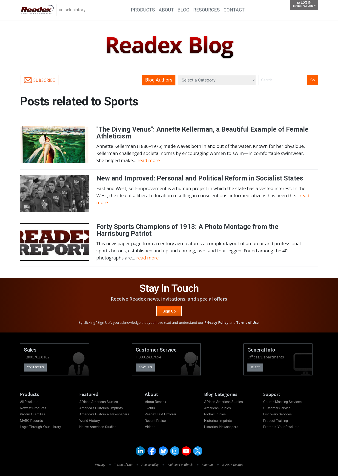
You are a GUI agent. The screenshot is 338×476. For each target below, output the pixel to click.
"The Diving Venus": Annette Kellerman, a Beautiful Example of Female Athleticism (202, 132)
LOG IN (304, 4)
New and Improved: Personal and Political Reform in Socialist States (199, 178)
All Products (29, 402)
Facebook (152, 451)
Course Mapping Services (282, 402)
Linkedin (140, 451)
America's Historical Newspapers (104, 414)
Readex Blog (169, 45)
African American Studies (98, 402)
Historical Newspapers (221, 427)
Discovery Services (277, 414)
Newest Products (33, 408)
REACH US (145, 367)
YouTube (186, 451)
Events (150, 408)
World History (89, 421)
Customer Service (276, 408)
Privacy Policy (216, 322)
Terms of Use (247, 322)
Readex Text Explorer (160, 414)
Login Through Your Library (40, 427)
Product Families (32, 414)
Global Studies (215, 414)
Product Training (275, 421)
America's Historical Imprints (101, 408)
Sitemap (207, 465)
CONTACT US (35, 367)
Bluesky (163, 451)
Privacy (100, 465)
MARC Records (31, 421)
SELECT (255, 367)
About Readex (155, 402)
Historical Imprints (218, 421)
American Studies (217, 408)
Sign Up (169, 311)
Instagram (174, 451)
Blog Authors (158, 80)
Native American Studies (97, 427)
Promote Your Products (281, 427)
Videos (150, 427)
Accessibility (149, 465)
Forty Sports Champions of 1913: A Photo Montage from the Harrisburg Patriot (187, 230)
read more (148, 160)
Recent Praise (155, 421)
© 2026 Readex (232, 465)
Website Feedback (180, 465)
